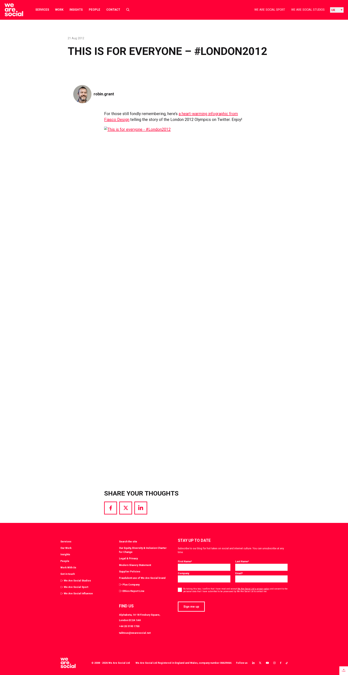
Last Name (242, 561)
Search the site (128, 541)
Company (183, 573)
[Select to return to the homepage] (10, 10)
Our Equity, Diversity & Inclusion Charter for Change (143, 549)
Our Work (65, 547)
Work (59, 9)
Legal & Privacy (128, 558)
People (94, 9)
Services (42, 9)
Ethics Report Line (133, 591)
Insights (76, 9)
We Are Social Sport (269, 9)
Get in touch (67, 573)
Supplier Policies (129, 571)
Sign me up (191, 606)
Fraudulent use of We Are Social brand (142, 577)
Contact (113, 9)
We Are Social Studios (308, 9)
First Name (185, 561)
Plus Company (131, 584)
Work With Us (68, 567)
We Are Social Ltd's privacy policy (253, 588)
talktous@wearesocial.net (135, 632)
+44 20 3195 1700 (129, 626)
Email (239, 573)
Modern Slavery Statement (135, 565)
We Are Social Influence (78, 593)
